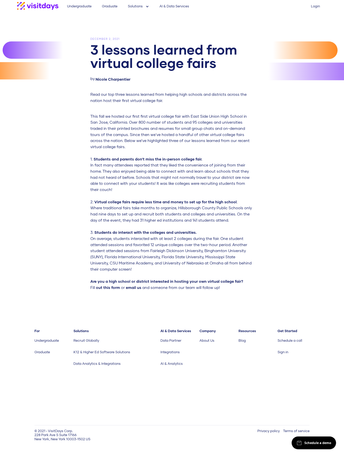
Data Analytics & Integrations (97, 364)
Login (315, 6)
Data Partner (170, 340)
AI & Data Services (174, 6)
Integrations (170, 352)
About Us (206, 340)
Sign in (283, 352)
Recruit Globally (86, 340)
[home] (37, 6)
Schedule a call (290, 340)
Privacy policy (268, 431)
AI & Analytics (171, 364)
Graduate (109, 6)
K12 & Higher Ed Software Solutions (101, 352)
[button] (138, 6)
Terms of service (296, 431)
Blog (242, 340)
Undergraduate (79, 6)
